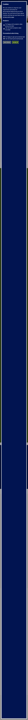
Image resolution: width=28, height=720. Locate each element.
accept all (15, 42)
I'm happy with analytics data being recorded (13, 25)
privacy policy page (8, 17)
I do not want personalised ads (14, 39)
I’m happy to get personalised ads (15, 37)
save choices (7, 42)
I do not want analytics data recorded (13, 29)
